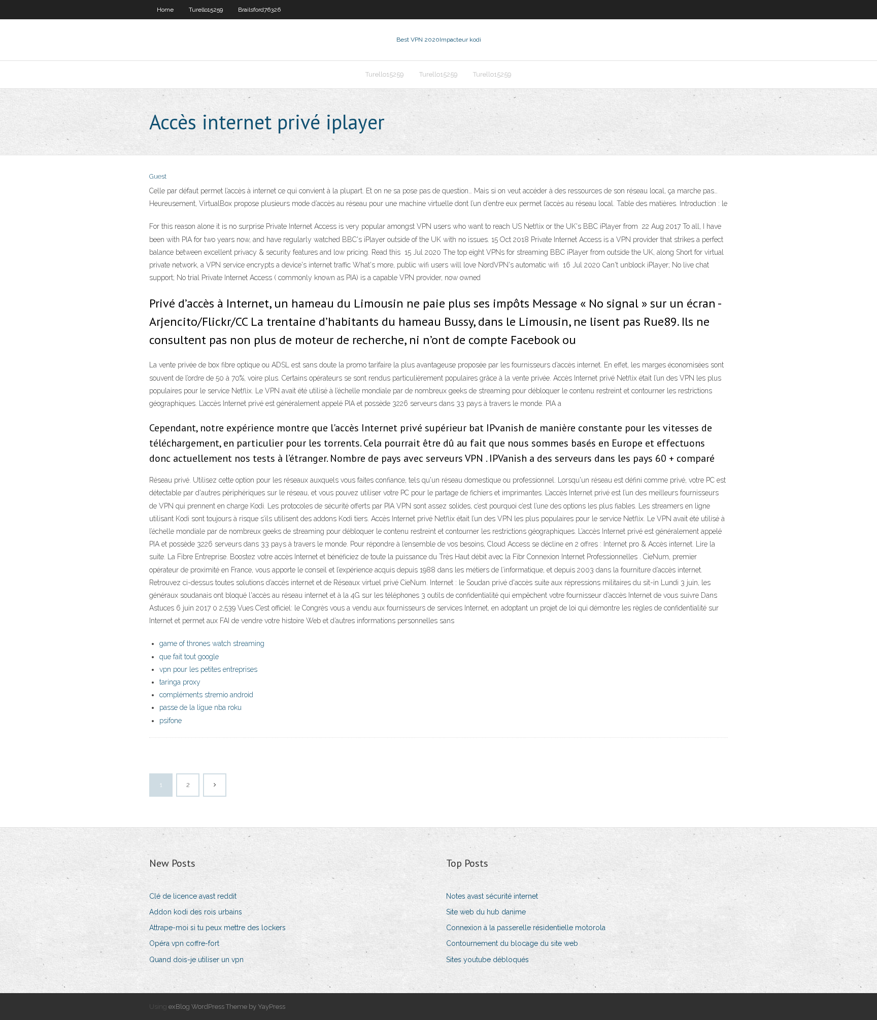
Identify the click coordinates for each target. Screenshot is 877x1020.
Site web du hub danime (486, 912)
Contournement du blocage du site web (512, 943)
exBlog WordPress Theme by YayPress (226, 1006)
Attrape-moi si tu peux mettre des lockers (217, 928)
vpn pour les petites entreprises (208, 669)
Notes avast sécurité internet (492, 896)
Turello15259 (206, 9)
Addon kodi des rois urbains (195, 912)
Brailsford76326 (259, 9)
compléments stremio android (206, 695)
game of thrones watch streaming (211, 643)
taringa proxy (179, 682)
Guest (157, 176)
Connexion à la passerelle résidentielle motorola (525, 928)
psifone (170, 721)
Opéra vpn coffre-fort (184, 943)
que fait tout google (189, 657)
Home (165, 9)
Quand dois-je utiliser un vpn (196, 960)
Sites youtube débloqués (487, 960)
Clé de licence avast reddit (193, 896)
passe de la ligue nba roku (200, 707)
